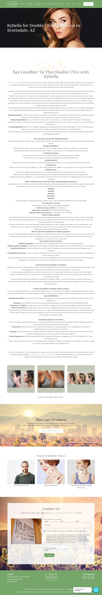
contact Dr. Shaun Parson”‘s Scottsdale (42, 354)
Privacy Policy (71, 589)
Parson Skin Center (14, 82)
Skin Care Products (51, 431)
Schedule (88, 4)
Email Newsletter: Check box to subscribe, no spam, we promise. (66, 531)
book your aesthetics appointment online (62, 513)
